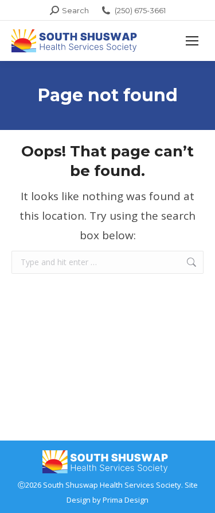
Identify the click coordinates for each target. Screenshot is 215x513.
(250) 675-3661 (140, 10)
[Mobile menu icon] (192, 40)
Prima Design (125, 500)
